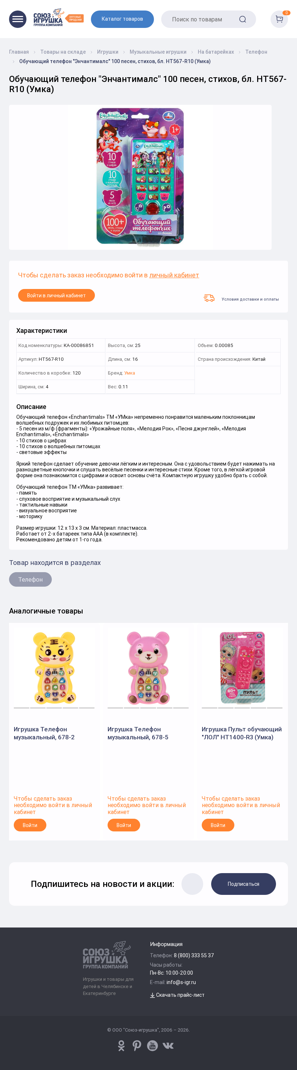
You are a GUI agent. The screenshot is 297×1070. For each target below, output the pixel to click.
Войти (30, 825)
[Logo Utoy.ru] (59, 17)
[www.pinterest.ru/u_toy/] (121, 1045)
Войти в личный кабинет (56, 295)
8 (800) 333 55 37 (194, 955)
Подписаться (243, 884)
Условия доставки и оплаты (250, 299)
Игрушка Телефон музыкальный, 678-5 (138, 733)
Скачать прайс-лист (180, 995)
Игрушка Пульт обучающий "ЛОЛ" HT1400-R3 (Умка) (242, 733)
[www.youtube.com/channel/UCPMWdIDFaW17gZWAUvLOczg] (152, 1045)
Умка (129, 373)
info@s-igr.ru (181, 982)
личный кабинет (174, 275)
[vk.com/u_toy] (168, 1045)
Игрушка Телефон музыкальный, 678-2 (44, 733)
